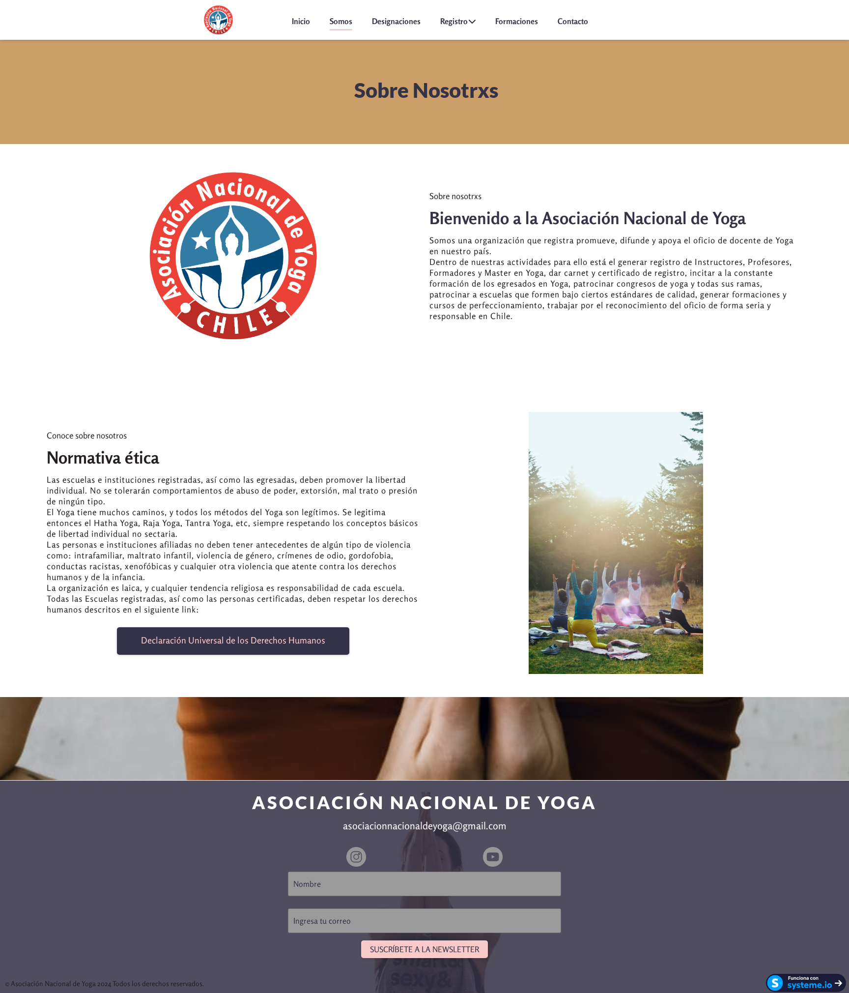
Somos (341, 21)
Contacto (573, 21)
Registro (454, 21)
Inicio (301, 21)
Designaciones (396, 21)
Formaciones (516, 21)
